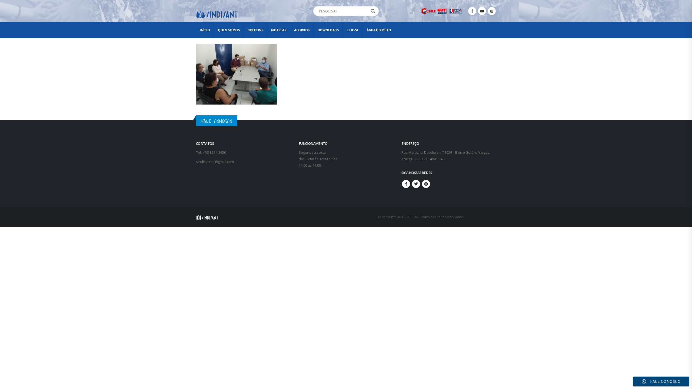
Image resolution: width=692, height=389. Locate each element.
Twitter (416, 184)
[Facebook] (472, 11)
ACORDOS (302, 30)
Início (205, 30)
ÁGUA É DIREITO (379, 30)
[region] (621, 346)
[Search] (373, 11)
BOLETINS (255, 30)
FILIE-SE (352, 30)
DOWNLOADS (328, 30)
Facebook (406, 184)
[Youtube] (482, 11)
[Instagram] (492, 11)
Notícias (278, 30)
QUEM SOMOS (228, 30)
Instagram (426, 184)
